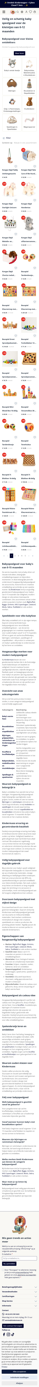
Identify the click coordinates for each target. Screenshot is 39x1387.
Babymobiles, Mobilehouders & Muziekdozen (29, 72)
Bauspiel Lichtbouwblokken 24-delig (10, 544)
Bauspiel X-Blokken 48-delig (28, 477)
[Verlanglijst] (31, 11)
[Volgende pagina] (29, 556)
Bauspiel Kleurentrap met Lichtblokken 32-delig (28, 307)
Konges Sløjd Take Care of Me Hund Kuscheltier (28, 172)
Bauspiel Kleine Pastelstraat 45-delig (8, 510)
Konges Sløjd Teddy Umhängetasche (10, 172)
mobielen (29, 804)
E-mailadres (7, 1254)
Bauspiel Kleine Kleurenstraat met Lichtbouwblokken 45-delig (29, 510)
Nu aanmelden (9, 1264)
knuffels (21, 1005)
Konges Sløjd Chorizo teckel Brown (8, 273)
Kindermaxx (16, 589)
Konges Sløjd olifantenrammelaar (29, 240)
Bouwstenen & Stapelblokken (29, 92)
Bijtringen (12, 91)
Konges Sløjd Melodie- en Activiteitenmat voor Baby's (8, 240)
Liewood (32, 604)
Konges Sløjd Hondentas (26, 206)
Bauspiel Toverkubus (26, 443)
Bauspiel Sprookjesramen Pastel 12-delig (9, 375)
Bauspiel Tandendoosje (8, 443)
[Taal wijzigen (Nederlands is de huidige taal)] (22, 11)
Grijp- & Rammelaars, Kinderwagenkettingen (12, 110)
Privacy (4, 1366)
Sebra (9, 607)
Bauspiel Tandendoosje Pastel (27, 273)
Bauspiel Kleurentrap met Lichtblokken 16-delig (9, 307)
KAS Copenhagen (21, 604)
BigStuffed (31, 602)
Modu (4, 607)
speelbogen (7, 807)
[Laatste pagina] (33, 556)
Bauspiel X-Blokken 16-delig (9, 477)
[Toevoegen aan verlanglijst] (16, 166)
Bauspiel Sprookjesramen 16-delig (28, 375)
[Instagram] (8, 1335)
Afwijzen (19, 1383)
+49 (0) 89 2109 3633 (12, 1314)
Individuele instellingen (19, 1377)
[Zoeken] (18, 11)
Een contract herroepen (12, 1326)
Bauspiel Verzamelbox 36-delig (28, 409)
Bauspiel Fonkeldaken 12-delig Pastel (28, 341)
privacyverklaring (22, 1272)
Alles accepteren (19, 1371)
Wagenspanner (29, 127)
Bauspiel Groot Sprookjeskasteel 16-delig (9, 341)
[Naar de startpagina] (13, 12)
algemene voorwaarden (26, 1275)
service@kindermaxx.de (13, 1320)
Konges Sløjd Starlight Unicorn (9, 206)
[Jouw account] (27, 11)
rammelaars (17, 802)
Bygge (4, 604)
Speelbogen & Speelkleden (12, 128)
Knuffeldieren (29, 109)
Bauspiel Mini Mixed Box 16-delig (9, 409)
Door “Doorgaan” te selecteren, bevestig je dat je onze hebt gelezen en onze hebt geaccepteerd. (20, 1274)
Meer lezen (19, 53)
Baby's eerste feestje (12, 70)
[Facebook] (4, 1335)
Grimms (11, 604)
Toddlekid (17, 607)
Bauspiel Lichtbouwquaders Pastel (29, 544)
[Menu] (4, 11)
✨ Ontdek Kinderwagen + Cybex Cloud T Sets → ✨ (19, 3)
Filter (8, 137)
